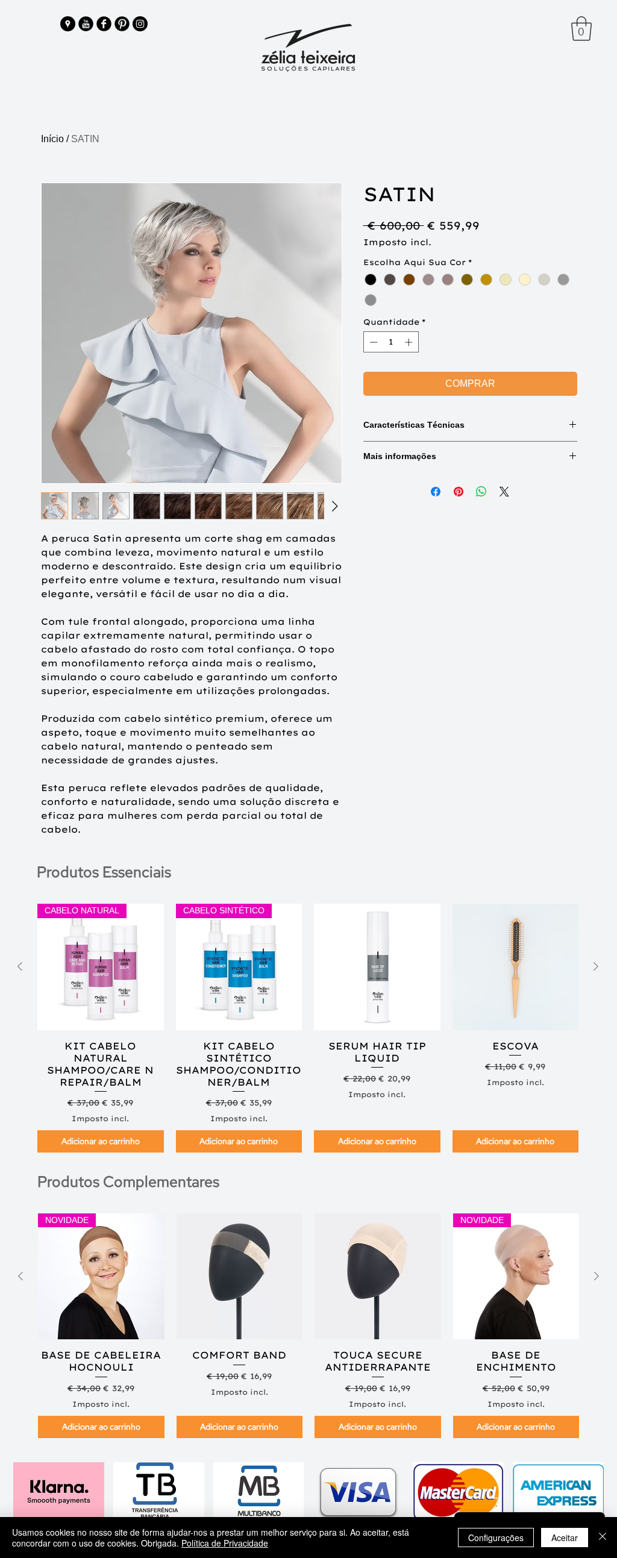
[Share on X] (504, 491)
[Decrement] (372, 342)
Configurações (496, 1537)
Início (52, 139)
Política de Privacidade (224, 1543)
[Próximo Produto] (596, 966)
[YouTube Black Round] (85, 23)
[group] (308, 1028)
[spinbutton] (390, 342)
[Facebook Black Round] (103, 23)
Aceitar (564, 1537)
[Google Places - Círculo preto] (67, 23)
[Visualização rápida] (377, 967)
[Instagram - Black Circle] (140, 23)
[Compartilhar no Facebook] (435, 491)
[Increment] (409, 342)
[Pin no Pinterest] (458, 491)
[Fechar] (602, 1537)
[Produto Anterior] (20, 966)
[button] (581, 28)
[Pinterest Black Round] (122, 23)
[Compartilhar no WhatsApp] (481, 491)
